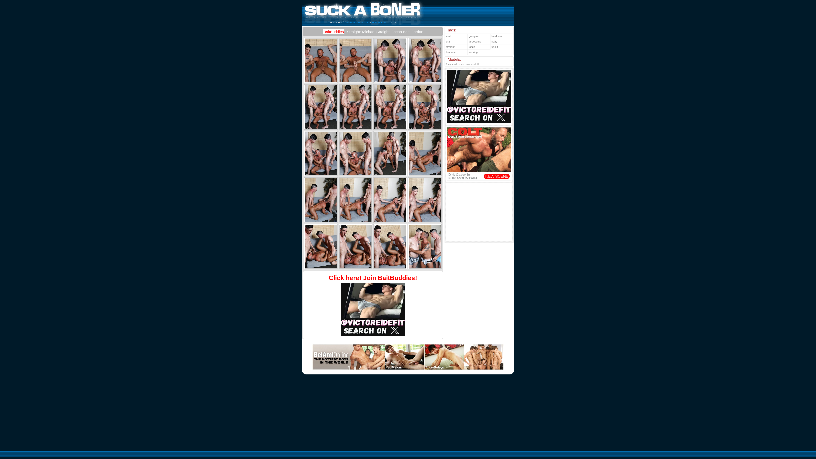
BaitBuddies (333, 32)
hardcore (497, 36)
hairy (494, 41)
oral (448, 41)
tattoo (472, 46)
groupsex (474, 36)
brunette (451, 52)
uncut (495, 46)
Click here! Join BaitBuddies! (373, 277)
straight (450, 46)
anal (448, 36)
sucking (473, 52)
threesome (475, 41)
